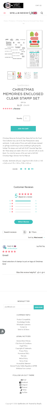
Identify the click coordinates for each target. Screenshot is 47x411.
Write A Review (23, 222)
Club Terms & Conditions (23, 343)
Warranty (23, 356)
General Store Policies (23, 341)
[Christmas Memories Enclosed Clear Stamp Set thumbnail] (11, 75)
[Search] (42, 13)
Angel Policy (23, 346)
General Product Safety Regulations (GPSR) (23, 366)
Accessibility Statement (23, 363)
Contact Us (23, 327)
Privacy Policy (23, 351)
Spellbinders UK (23, 404)
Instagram (24, 385)
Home (6, 21)
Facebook (24, 382)
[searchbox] (13, 232)
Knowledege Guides (23, 322)
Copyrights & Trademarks (23, 348)
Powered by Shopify (35, 404)
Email (24, 380)
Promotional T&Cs (23, 353)
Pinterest (24, 387)
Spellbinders (23, 85)
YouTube (24, 392)
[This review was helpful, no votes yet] (38, 272)
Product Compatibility (23, 319)
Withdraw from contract (23, 368)
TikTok (24, 390)
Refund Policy (23, 358)
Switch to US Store (23, 329)
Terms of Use (23, 361)
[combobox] (36, 237)
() (39, 5)
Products (12, 21)
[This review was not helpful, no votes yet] (42, 272)
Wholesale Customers (23, 324)
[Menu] (4, 13)
